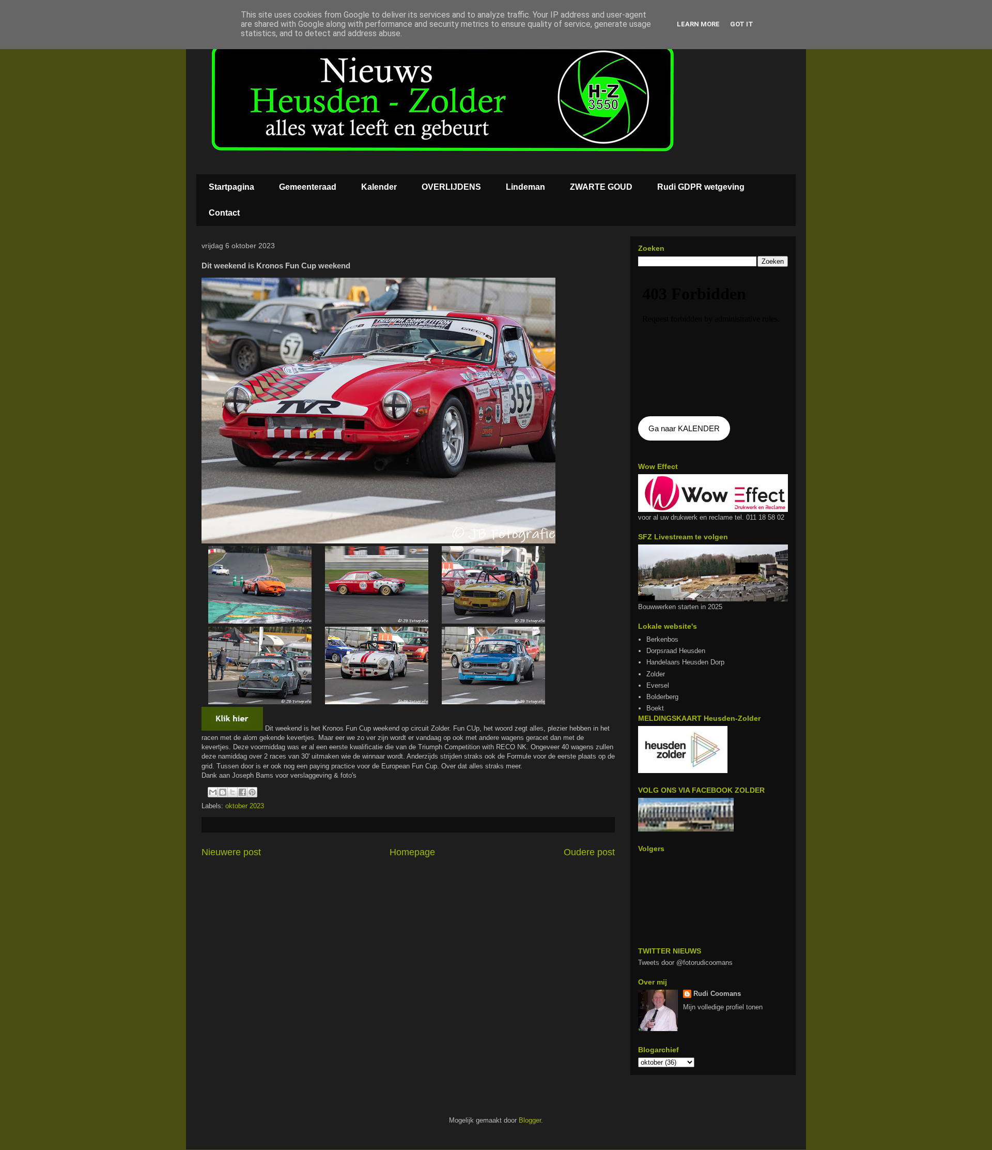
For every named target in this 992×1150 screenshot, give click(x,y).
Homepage (412, 852)
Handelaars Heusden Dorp (685, 662)
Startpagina (231, 187)
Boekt (655, 708)
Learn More (698, 24)
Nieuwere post (231, 852)
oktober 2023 (244, 806)
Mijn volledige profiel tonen (723, 1007)
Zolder (655, 674)
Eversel (657, 685)
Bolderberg (662, 697)
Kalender (379, 187)
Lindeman (525, 187)
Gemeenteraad (307, 187)
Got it (741, 24)
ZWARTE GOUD (601, 187)
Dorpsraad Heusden (675, 651)
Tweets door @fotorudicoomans (685, 962)
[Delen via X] (232, 792)
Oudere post (589, 852)
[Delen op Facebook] (242, 792)
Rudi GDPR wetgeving (701, 187)
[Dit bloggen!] (223, 792)
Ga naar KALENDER (684, 428)
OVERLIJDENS (451, 187)
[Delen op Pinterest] (252, 792)
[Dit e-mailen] (213, 792)
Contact (224, 212)
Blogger (530, 1120)
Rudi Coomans (717, 993)
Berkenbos (662, 639)
